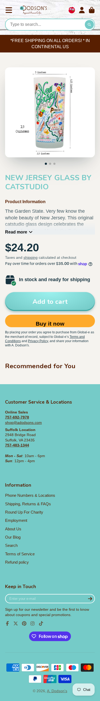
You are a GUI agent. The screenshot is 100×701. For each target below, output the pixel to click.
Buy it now (50, 324)
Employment (16, 520)
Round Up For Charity (24, 512)
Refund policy (17, 562)
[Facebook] (7, 623)
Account (82, 10)
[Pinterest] (24, 623)
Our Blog (13, 537)
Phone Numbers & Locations (30, 495)
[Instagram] (32, 623)
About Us (13, 529)
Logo (33, 10)
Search (11, 545)
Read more (16, 231)
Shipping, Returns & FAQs (28, 504)
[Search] (89, 24)
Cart (92, 10)
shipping (30, 257)
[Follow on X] (15, 623)
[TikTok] (41, 623)
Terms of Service (20, 554)
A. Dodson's (57, 691)
